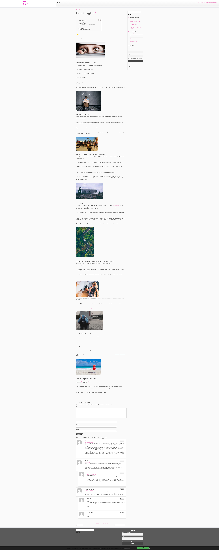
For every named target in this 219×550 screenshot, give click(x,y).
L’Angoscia (81, 25)
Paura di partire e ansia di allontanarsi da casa (87, 24)
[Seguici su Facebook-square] (58, 2)
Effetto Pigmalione (134, 26)
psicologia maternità (133, 41)
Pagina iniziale (79, 9)
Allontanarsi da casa (82, 23)
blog (130, 35)
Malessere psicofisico (134, 23)
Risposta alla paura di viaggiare (84, 29)
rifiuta (146, 548)
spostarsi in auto (116, 205)
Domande (209, 5)
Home (174, 5)
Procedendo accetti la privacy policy (135, 58)
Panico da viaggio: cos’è (82, 22)
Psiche (131, 39)
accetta (139, 548)
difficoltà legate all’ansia (120, 354)
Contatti (215, 5)
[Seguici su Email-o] (60, 2)
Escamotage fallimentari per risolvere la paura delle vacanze (89, 27)
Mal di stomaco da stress (135, 28)
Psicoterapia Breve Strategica (194, 5)
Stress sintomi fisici (120, 525)
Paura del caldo (133, 24)
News (204, 5)
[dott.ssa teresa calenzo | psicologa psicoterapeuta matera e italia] (25, 4)
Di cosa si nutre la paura (83, 28)
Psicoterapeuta (181, 5)
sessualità (131, 42)
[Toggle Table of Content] (99, 20)
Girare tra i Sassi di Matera (135, 21)
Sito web (77, 429)
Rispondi (122, 440)
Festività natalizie (133, 20)
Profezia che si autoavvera (135, 27)
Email (77, 424)
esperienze (132, 36)
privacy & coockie (126, 548)
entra (129, 68)
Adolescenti (132, 33)
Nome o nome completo (132, 49)
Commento (78, 406)
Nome (77, 420)
